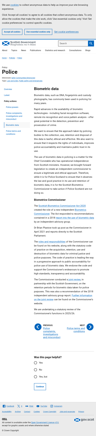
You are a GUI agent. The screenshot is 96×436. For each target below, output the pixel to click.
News (23, 50)
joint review (74, 279)
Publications (35, 50)
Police (19, 58)
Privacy (81, 412)
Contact (27, 412)
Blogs (87, 50)
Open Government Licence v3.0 (44, 422)
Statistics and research (55, 50)
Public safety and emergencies (30, 81)
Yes (41, 362)
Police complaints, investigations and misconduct (14, 116)
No (40, 369)
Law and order (12, 81)
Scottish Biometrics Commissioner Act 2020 (62, 205)
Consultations (75, 50)
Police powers (12, 107)
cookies (14, 4)
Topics (14, 50)
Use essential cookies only (38, 32)
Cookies (37, 412)
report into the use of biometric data (75, 217)
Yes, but (43, 376)
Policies (12, 58)
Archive (18, 412)
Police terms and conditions (13, 132)
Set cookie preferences (66, 31)
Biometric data (12, 125)
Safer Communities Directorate (23, 78)
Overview (8, 89)
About (4, 50)
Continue (40, 386)
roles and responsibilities (51, 241)
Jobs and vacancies (67, 412)
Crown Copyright (49, 412)
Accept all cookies (12, 32)
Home (4, 58)
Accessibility (7, 412)
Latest (7, 95)
